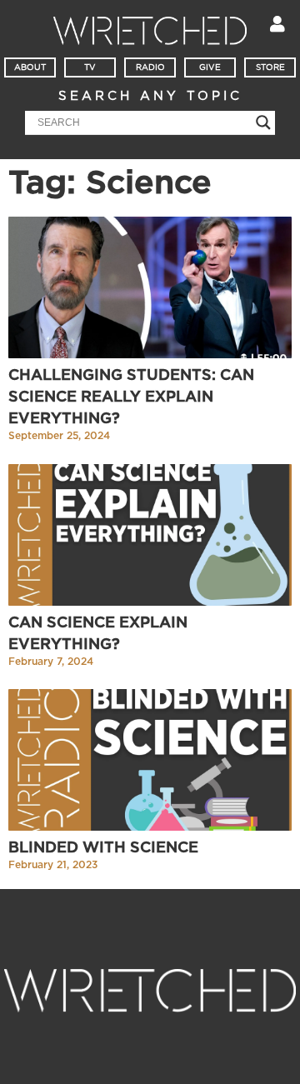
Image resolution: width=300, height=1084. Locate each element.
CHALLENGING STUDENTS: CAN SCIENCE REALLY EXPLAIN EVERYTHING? (131, 397)
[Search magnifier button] (263, 122)
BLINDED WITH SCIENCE (103, 848)
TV (90, 67)
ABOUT (30, 67)
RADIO (150, 67)
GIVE (210, 67)
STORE (270, 67)
